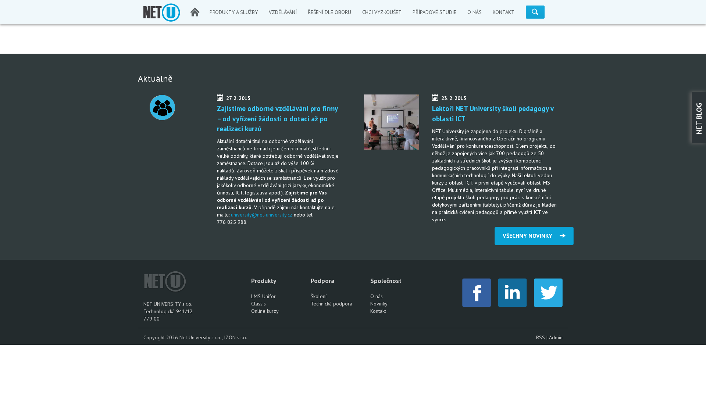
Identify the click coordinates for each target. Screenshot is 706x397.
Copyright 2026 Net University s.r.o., (183, 337)
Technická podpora (331, 303)
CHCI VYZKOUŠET (382, 12)
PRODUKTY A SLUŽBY (234, 12)
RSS (540, 337)
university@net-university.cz (261, 214)
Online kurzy (265, 311)
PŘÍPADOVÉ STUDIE (434, 12)
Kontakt (378, 311)
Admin (556, 337)
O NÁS (474, 12)
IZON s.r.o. (235, 337)
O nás (376, 296)
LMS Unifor (263, 296)
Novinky (379, 303)
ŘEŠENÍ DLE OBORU (329, 12)
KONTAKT (503, 12)
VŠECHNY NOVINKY (531, 235)
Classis (258, 303)
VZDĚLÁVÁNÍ (283, 12)
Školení (319, 296)
